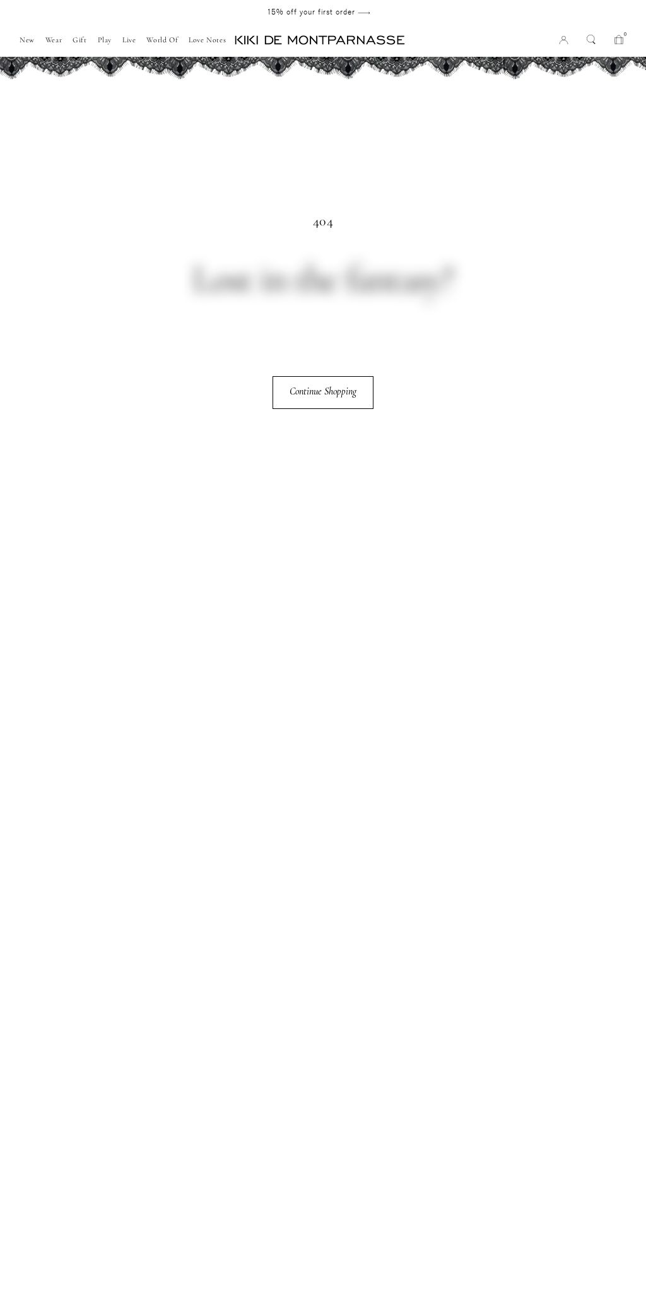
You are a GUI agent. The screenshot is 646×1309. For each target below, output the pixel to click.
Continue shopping (323, 391)
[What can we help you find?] (591, 39)
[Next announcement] (566, 12)
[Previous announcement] (71, 12)
